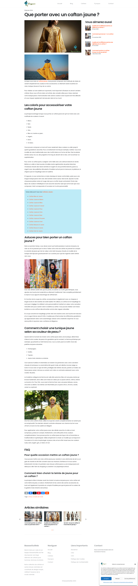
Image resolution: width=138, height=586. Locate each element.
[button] (135, 564)
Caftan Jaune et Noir (35, 215)
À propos (97, 3)
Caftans (83, 3)
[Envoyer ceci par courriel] (26, 493)
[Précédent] (20, 519)
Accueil (59, 3)
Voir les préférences (129, 578)
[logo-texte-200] (30, 3)
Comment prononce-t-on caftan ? (102, 35)
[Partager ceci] (30, 493)
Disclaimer (74, 550)
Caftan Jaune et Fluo (35, 209)
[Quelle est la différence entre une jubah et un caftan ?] (53, 516)
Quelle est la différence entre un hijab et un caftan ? (102, 26)
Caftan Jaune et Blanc (36, 199)
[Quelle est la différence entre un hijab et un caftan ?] (88, 28)
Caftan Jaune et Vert (35, 221)
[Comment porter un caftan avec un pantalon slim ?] (33, 516)
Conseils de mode (37, 497)
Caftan (30, 497)
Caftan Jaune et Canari (36, 206)
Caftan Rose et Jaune (36, 228)
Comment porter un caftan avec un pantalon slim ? (33, 523)
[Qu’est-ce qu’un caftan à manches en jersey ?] (72, 516)
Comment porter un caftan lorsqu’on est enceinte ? (100, 51)
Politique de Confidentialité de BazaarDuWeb (123, 582)
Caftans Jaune (47, 192)
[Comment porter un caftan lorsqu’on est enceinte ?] (88, 52)
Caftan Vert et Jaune (35, 231)
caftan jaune (43, 81)
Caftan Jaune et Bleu (35, 203)
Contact (111, 3)
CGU (72, 553)
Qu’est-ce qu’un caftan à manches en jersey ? (72, 523)
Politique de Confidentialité (79, 562)
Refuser (118, 578)
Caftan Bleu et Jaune (35, 196)
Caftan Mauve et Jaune (36, 225)
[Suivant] (86, 519)
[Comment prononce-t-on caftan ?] (88, 36)
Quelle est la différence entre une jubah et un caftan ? (51, 524)
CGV (72, 556)
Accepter (106, 578)
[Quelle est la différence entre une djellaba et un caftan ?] (88, 44)
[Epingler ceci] (39, 493)
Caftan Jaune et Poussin (37, 218)
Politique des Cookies (107, 582)
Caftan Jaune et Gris (35, 212)
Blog (71, 3)
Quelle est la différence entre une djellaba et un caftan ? (102, 43)
